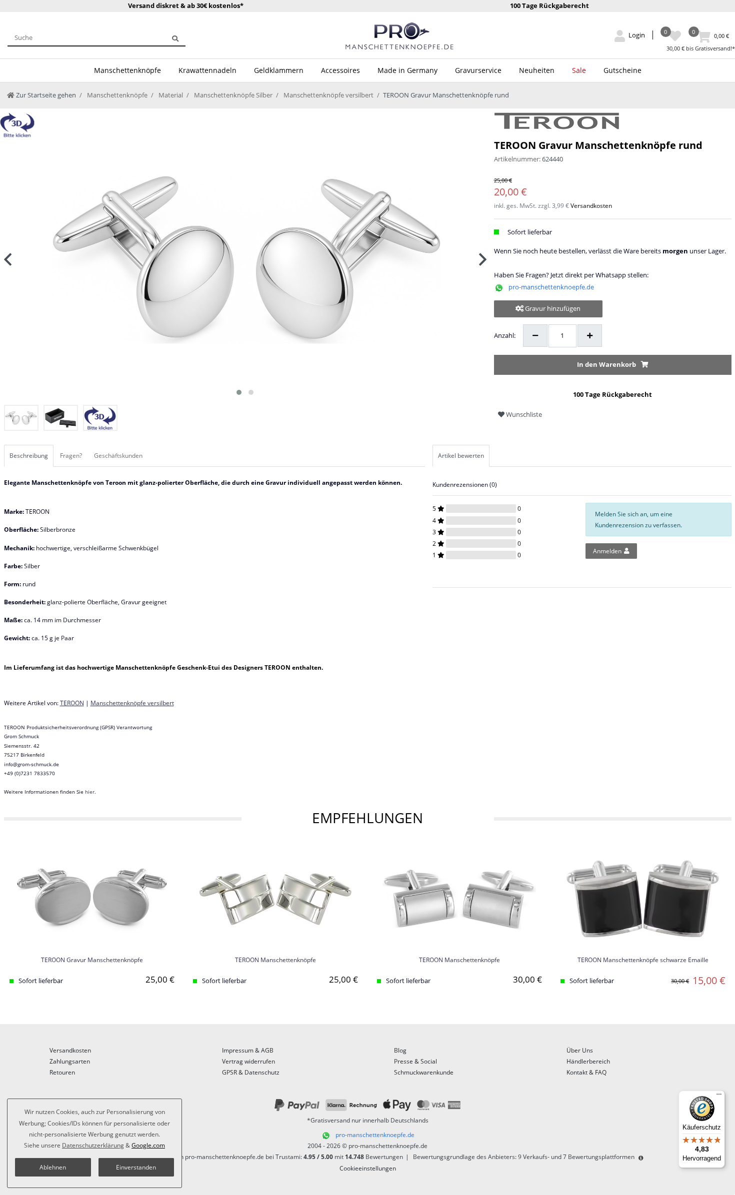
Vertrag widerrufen (248, 1061)
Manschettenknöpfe (127, 70)
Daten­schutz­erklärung (93, 1145)
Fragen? (71, 455)
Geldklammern (279, 70)
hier (89, 791)
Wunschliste (523, 414)
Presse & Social (415, 1061)
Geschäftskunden (118, 455)
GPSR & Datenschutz (251, 1072)
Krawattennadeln (207, 70)
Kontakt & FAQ (586, 1072)
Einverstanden (136, 1167)
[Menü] (719, 1097)
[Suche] (175, 37)
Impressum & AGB (248, 1050)
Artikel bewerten (461, 455)
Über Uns (579, 1050)
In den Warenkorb (606, 364)
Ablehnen (53, 1167)
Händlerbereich (588, 1061)
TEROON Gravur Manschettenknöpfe (92, 960)
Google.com (148, 1145)
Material (170, 94)
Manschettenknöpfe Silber (232, 94)
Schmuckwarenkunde (424, 1072)
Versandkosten (591, 205)
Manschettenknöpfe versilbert (328, 94)
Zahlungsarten (70, 1061)
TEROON (72, 703)
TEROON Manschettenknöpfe (275, 960)
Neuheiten (536, 70)
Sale (579, 70)
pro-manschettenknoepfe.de (551, 286)
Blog (400, 1050)
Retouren (62, 1072)
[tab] (29, 456)
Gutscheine (623, 70)
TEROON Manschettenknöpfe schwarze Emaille (643, 960)
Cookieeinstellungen (368, 1168)
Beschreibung (29, 455)
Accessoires (340, 70)
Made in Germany (408, 70)
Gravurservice (478, 70)
